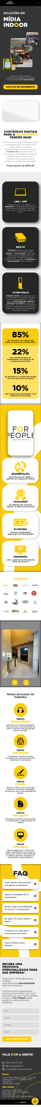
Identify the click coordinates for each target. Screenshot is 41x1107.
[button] (38, 3)
